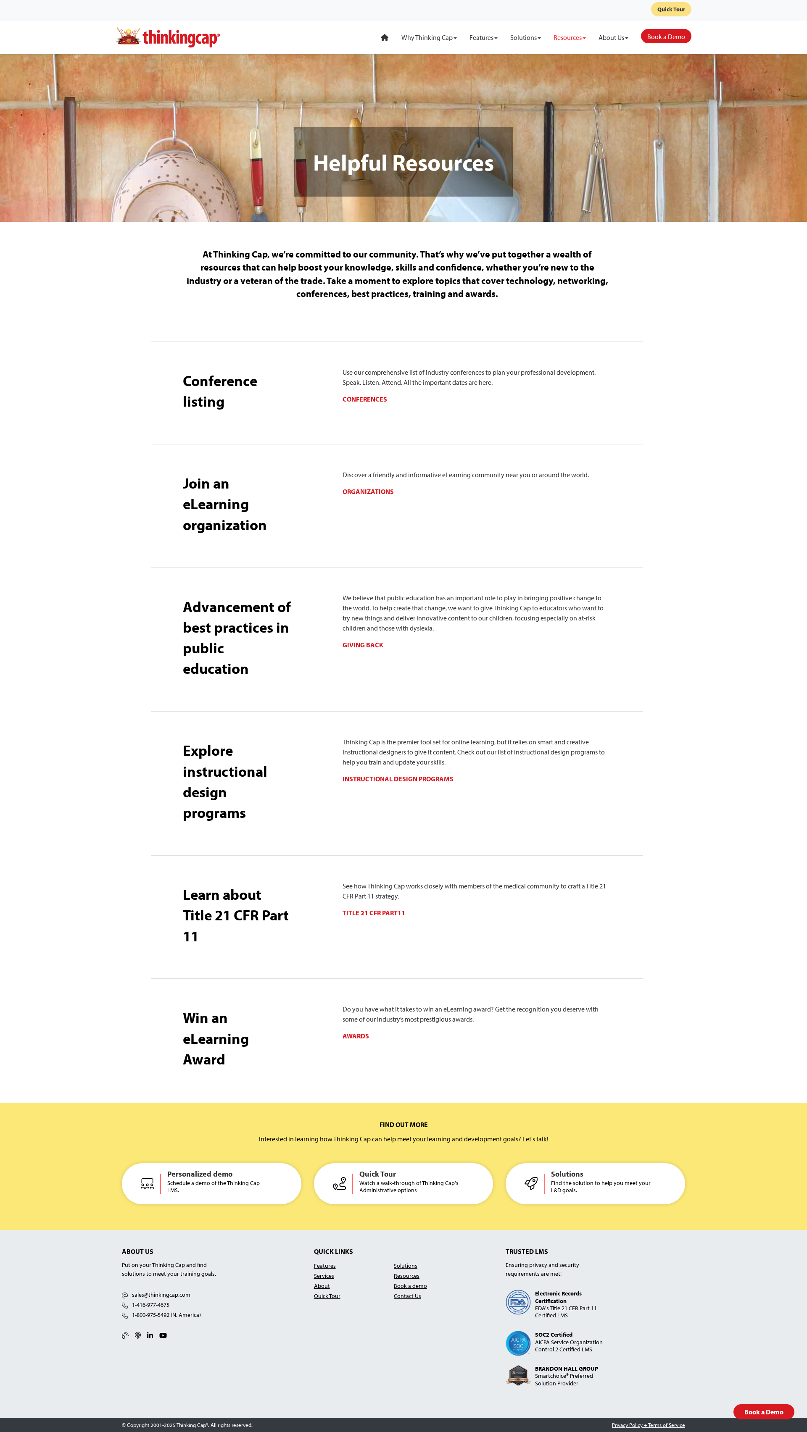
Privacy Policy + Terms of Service (648, 1424)
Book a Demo (763, 1412)
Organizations (368, 491)
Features (325, 1265)
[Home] (384, 37)
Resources (406, 1276)
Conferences (365, 399)
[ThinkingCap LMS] (168, 36)
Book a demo (410, 1286)
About (322, 1286)
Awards (356, 1036)
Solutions (405, 1265)
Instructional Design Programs (398, 779)
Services (324, 1276)
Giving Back (363, 645)
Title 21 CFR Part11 (374, 913)
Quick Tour (671, 9)
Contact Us (407, 1296)
